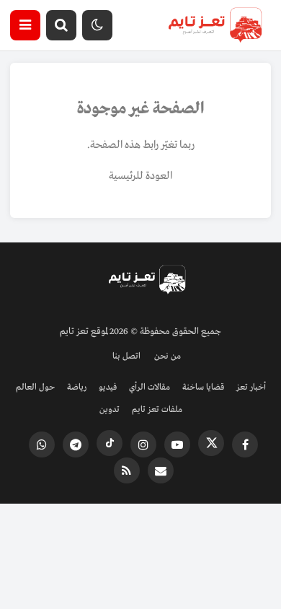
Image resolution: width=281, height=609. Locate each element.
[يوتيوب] (177, 444)
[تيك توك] (109, 443)
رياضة (76, 387)
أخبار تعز (251, 387)
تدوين (109, 410)
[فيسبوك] (245, 444)
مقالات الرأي (149, 387)
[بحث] (61, 25)
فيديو (108, 387)
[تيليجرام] (76, 444)
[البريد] (161, 470)
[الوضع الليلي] (97, 25)
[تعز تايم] (215, 25)
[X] (211, 443)
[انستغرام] (143, 444)
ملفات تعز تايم (157, 410)
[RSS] (127, 470)
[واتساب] (42, 444)
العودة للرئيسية (140, 176)
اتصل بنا (126, 356)
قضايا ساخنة (203, 387)
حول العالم (35, 387)
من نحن (167, 356)
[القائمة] (25, 25)
